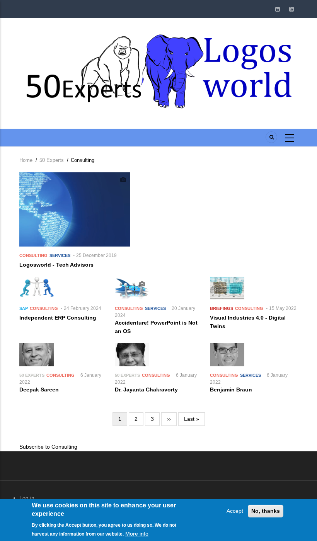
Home (25, 160)
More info (136, 534)
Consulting (33, 255)
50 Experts (51, 160)
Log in (26, 498)
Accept (235, 511)
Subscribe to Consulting (48, 447)
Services (59, 255)
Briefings (221, 308)
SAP (23, 308)
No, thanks (265, 511)
